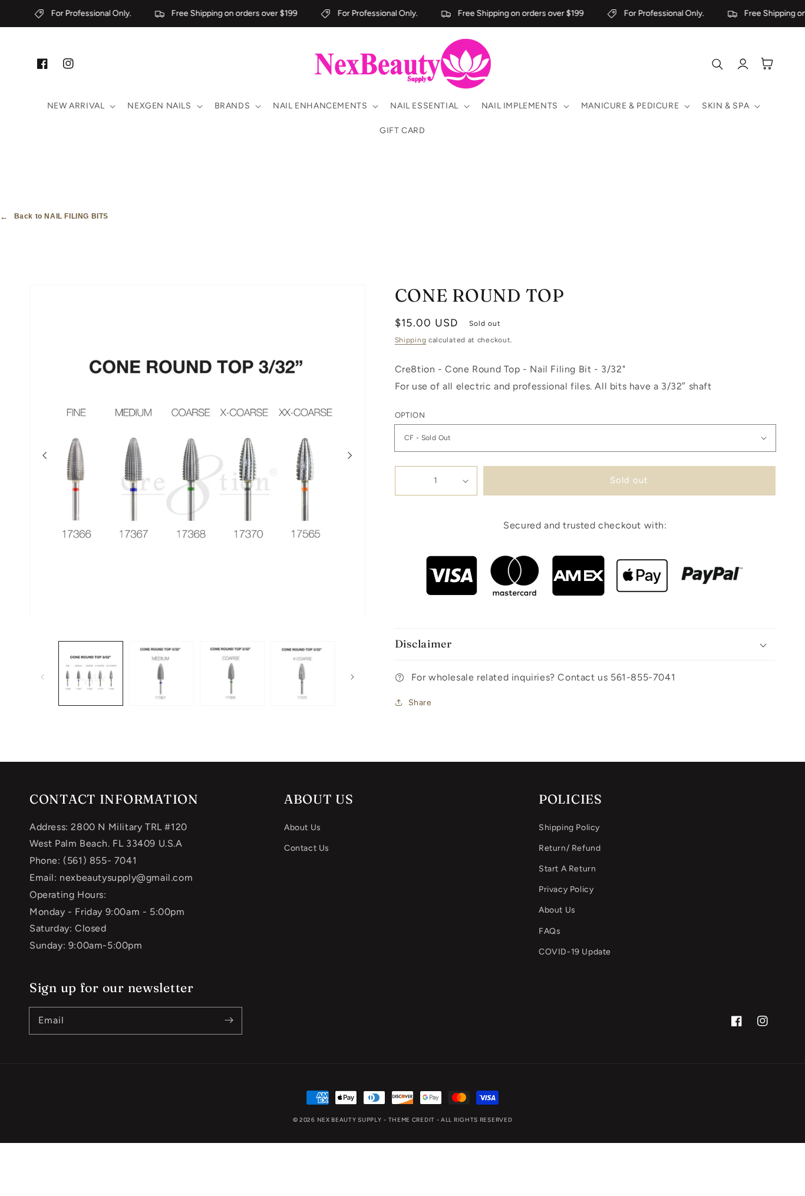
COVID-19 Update (575, 952)
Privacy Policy (566, 889)
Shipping (411, 340)
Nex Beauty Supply (349, 1120)
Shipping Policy (569, 827)
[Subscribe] (229, 1020)
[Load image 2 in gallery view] (161, 673)
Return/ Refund (570, 848)
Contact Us (306, 848)
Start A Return (567, 869)
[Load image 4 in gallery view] (302, 673)
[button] (80, 106)
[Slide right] (350, 455)
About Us (302, 827)
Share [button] (420, 703)
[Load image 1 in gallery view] (90, 673)
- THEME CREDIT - (412, 1120)
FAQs (549, 931)
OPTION (410, 415)
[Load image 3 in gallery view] (232, 673)
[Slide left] (44, 455)
